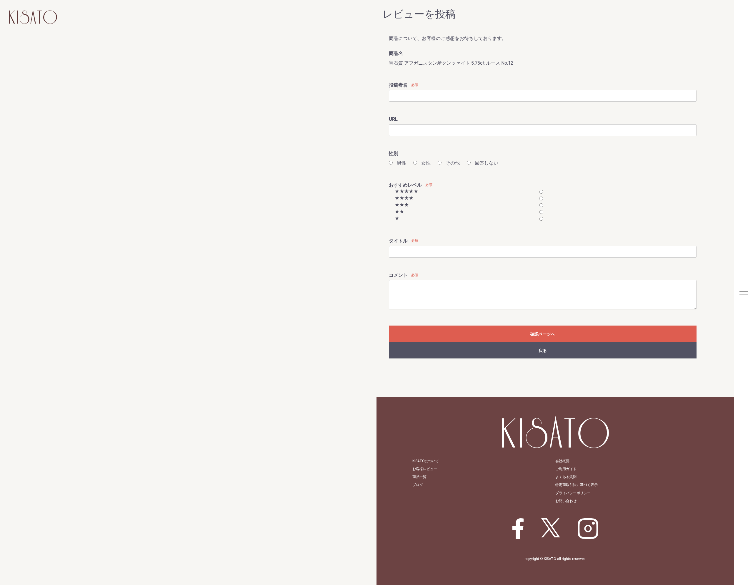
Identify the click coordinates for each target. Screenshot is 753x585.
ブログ (417, 485)
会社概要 (562, 461)
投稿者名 (398, 85)
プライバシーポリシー (573, 493)
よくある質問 (566, 477)
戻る (543, 350)
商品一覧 (419, 477)
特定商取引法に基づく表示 (576, 485)
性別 (393, 153)
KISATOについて (425, 461)
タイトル (398, 241)
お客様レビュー (424, 469)
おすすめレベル (405, 185)
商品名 (396, 53)
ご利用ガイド (566, 469)
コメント (398, 275)
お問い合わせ (566, 501)
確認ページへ (542, 334)
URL (393, 119)
